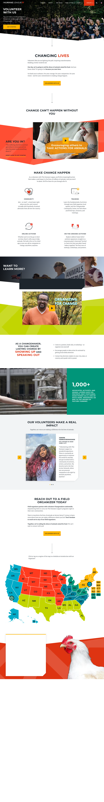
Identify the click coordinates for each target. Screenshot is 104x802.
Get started (11, 27)
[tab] (51, 484)
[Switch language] (101, 3)
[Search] (96, 3)
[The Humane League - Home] (13, 3)
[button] (65, 140)
